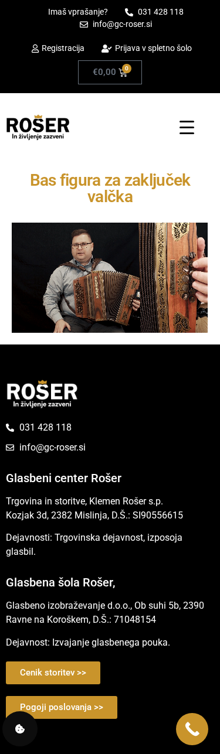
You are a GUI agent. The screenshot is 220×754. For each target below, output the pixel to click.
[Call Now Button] (192, 729)
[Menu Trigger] (187, 127)
